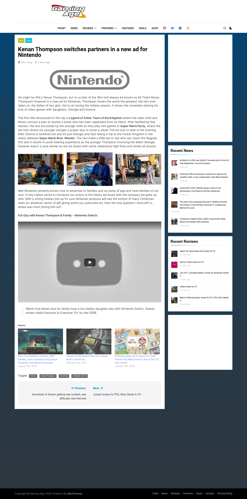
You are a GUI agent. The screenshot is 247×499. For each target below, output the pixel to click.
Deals (143, 28)
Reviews (88, 28)
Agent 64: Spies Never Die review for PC (197, 251)
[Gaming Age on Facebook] (180, 28)
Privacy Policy (224, 493)
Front (62, 28)
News (74, 28)
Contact (210, 493)
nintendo (64, 376)
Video (28, 40)
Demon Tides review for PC (192, 262)
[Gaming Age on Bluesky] (172, 28)
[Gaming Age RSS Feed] (188, 28)
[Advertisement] (171, 11)
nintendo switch (79, 376)
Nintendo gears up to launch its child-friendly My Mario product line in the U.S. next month (137, 359)
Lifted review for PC (188, 287)
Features (128, 28)
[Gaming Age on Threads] (165, 28)
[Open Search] (224, 28)
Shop (155, 28)
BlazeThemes (75, 493)
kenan (33, 376)
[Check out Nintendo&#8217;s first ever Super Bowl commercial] (88, 341)
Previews (107, 28)
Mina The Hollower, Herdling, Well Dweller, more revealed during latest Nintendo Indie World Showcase (37, 359)
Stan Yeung (27, 62)
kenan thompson (48, 376)
